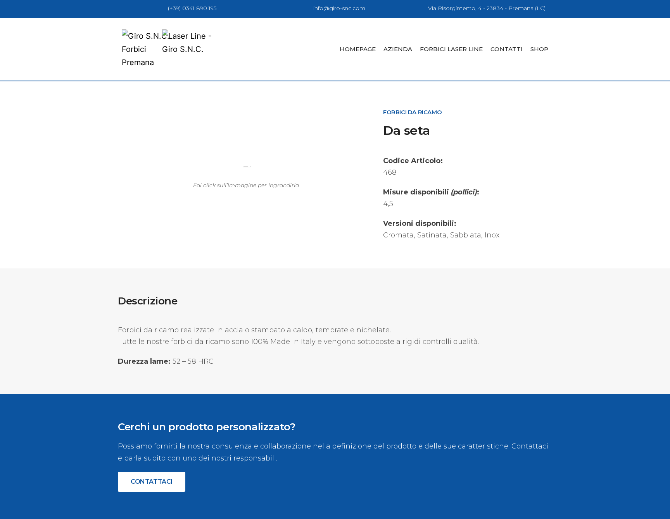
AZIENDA (397, 49)
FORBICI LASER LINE (451, 49)
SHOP (539, 49)
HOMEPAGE (358, 49)
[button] (151, 482)
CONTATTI (506, 49)
